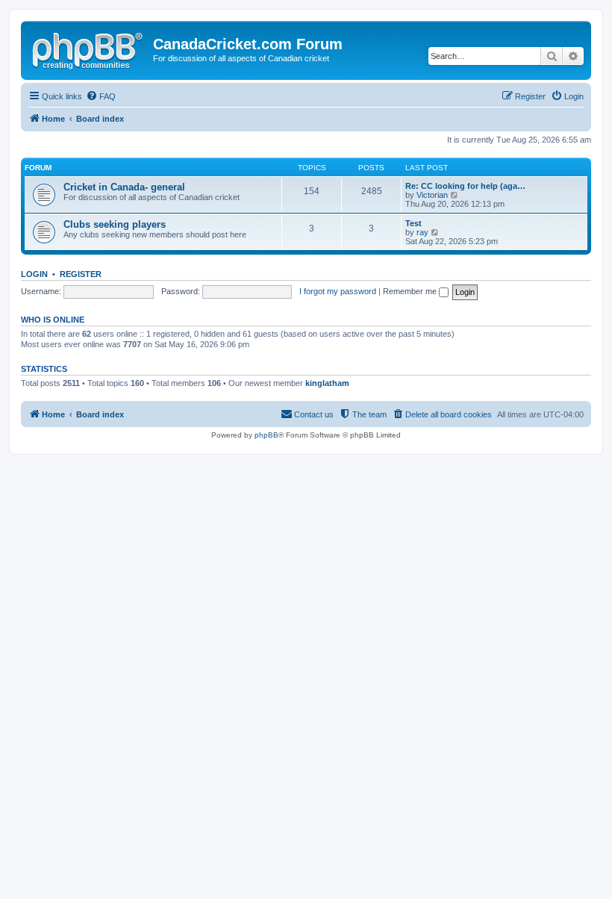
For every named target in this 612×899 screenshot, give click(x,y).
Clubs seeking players (114, 224)
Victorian (432, 194)
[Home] (89, 48)
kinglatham (327, 383)
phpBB (266, 435)
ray (422, 232)
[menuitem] (101, 96)
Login (34, 274)
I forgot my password (337, 291)
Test (413, 223)
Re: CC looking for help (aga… (465, 185)
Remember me (411, 291)
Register (81, 274)
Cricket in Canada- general (124, 187)
